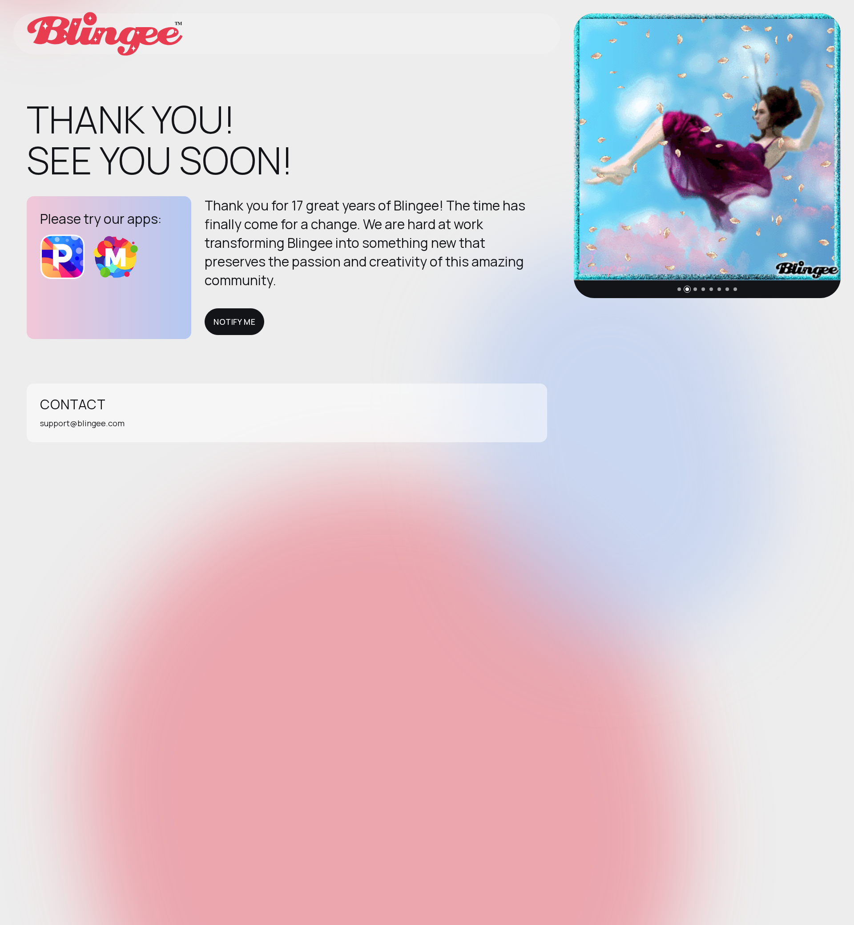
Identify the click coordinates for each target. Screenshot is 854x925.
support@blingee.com (82, 423)
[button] (679, 289)
